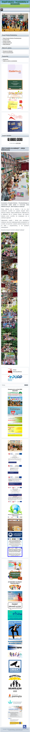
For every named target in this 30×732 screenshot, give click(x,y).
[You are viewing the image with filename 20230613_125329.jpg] (9, 346)
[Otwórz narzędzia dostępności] (24, 726)
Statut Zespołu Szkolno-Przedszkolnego (12, 38)
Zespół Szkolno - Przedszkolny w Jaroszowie (15, 3)
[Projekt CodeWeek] (15, 657)
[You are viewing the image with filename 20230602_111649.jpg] (9, 286)
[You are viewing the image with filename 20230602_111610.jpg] (9, 262)
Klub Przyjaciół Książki (8, 52)
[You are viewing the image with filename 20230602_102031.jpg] (9, 250)
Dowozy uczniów (7, 41)
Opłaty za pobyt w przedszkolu (10, 60)
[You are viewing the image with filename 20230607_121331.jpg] (9, 334)
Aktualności (5, 59)
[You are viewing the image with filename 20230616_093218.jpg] (9, 358)
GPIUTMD (18, 143)
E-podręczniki (6, 39)
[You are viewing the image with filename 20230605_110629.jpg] (9, 322)
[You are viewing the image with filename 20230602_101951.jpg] (9, 238)
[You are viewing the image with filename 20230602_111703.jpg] (9, 298)
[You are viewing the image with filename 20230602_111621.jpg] (9, 274)
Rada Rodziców (6, 44)
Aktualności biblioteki (8, 51)
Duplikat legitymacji (7, 42)
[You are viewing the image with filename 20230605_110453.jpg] (9, 310)
